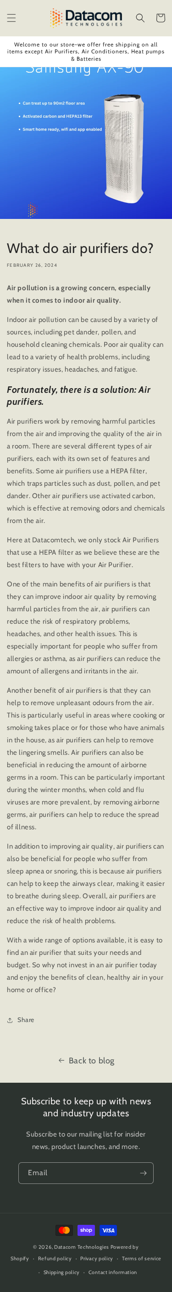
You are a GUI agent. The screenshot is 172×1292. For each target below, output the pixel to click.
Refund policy (55, 1258)
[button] (11, 18)
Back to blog (92, 1061)
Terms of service (141, 1258)
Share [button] (25, 1020)
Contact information (113, 1272)
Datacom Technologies (81, 1247)
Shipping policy (62, 1272)
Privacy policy (96, 1258)
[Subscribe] (143, 1173)
